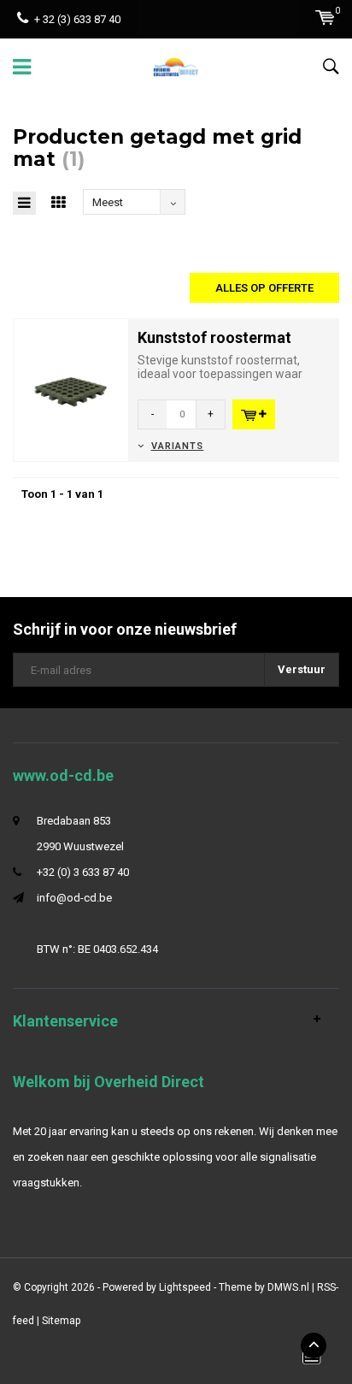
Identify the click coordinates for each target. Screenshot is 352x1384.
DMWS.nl (288, 1287)
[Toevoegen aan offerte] (253, 414)
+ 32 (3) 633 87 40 (77, 19)
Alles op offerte (264, 287)
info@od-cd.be (74, 897)
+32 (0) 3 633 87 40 (83, 872)
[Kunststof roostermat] (71, 388)
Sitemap (61, 1321)
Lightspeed (185, 1287)
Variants (177, 446)
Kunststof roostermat (214, 337)
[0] (325, 17)
